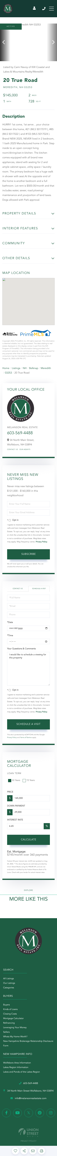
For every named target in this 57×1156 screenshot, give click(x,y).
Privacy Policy (41, 542)
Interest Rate (15, 820)
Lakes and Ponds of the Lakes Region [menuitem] (21, 1072)
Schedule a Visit (39, 589)
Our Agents (24, 449)
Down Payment (16, 806)
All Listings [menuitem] (8, 979)
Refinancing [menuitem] (9, 1023)
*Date (10, 622)
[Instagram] (50, 1113)
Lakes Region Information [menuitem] (15, 1067)
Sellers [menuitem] (6, 1032)
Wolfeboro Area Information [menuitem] (17, 1063)
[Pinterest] (39, 1113)
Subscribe (28, 554)
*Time (10, 636)
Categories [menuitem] (8, 988)
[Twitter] (28, 1113)
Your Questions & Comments (21, 649)
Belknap (33, 368)
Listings (16, 368)
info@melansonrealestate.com (30, 1098)
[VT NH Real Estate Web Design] (28, 1132)
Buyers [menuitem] (6, 1005)
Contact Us (12, 449)
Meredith (46, 368)
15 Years (30, 780)
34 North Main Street (30, 1091)
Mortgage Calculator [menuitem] (13, 1018)
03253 (8, 373)
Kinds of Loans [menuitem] (10, 1009)
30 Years (16, 780)
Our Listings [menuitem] (9, 983)
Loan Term (14, 773)
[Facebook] (6, 1113)
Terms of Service (26, 737)
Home (5, 368)
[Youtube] (17, 1113)
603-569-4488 (44, 8)
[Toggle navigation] (51, 9)
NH (25, 368)
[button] (5, 42)
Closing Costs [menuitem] (10, 1014)
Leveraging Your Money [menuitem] (15, 1028)
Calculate (28, 839)
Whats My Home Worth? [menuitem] (15, 1037)
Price (10, 792)
